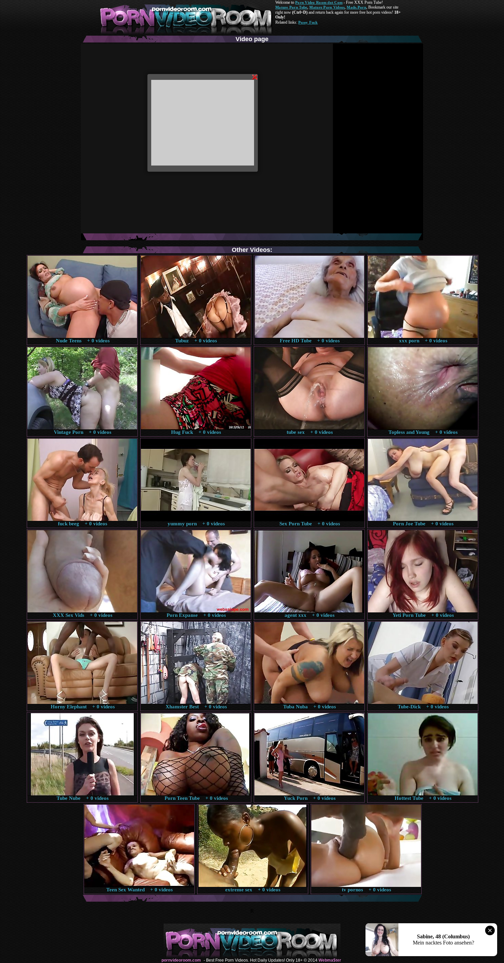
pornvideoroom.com (181, 960)
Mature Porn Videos (327, 7)
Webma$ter (330, 960)
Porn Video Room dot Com (319, 2)
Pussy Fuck (308, 22)
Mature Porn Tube (291, 7)
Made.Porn (356, 7)
